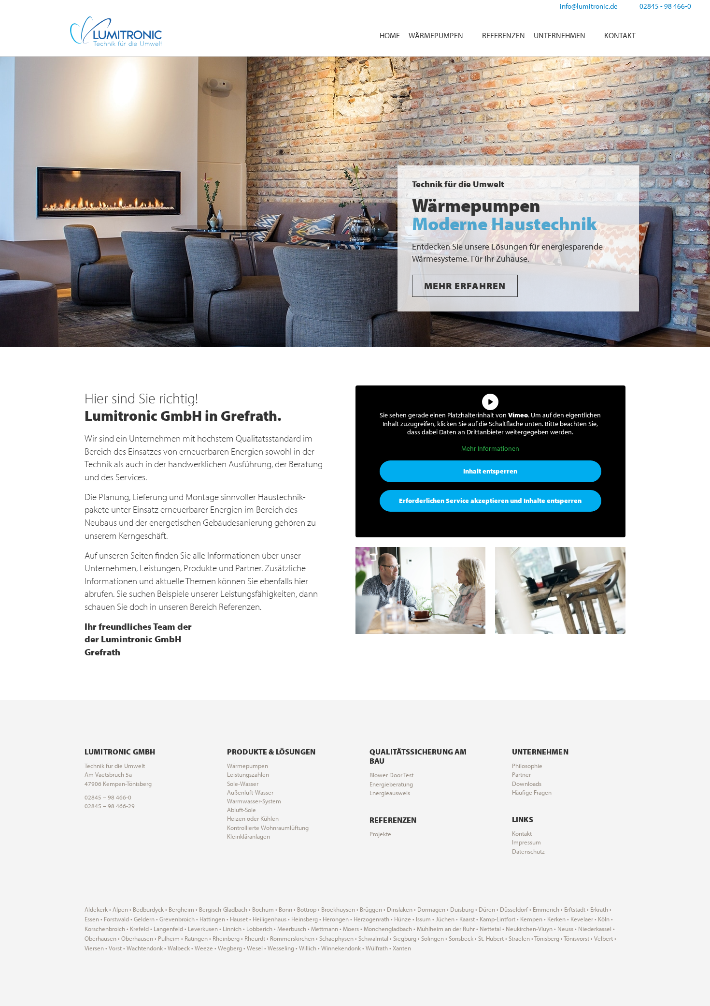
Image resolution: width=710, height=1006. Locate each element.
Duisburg (462, 909)
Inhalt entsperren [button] (490, 471)
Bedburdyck (148, 909)
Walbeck (179, 948)
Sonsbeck (461, 938)
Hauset (239, 919)
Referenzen (503, 35)
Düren (487, 909)
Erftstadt (574, 909)
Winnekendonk (341, 948)
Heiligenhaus (269, 919)
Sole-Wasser (242, 783)
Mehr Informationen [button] (490, 448)
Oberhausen (100, 938)
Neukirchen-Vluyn (529, 928)
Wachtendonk (145, 948)
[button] (9, 202)
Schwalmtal (373, 938)
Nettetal (490, 928)
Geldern (144, 919)
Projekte (380, 834)
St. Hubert (491, 938)
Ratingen (196, 938)
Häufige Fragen (532, 792)
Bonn (285, 909)
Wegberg (230, 948)
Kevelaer (581, 919)
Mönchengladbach (388, 928)
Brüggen (371, 909)
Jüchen (445, 919)
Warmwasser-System (254, 801)
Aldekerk (96, 909)
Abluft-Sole (241, 810)
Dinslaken (399, 909)
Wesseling (281, 948)
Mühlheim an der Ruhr (446, 928)
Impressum (526, 842)
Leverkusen (203, 928)
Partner (521, 774)
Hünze (402, 919)
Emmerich (546, 909)
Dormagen (431, 909)
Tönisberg (546, 938)
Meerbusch (291, 928)
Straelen (519, 938)
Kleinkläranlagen (248, 836)
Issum (423, 919)
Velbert (603, 938)
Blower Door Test (391, 775)
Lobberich (259, 928)
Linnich (232, 928)
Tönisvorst (576, 938)
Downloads (526, 783)
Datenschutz (528, 851)
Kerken (556, 919)
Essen (92, 919)
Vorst (115, 948)
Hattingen (212, 919)
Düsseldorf (514, 909)
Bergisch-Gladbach (223, 909)
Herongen (336, 919)
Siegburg (404, 938)
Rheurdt (254, 938)
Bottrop (306, 909)
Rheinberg (226, 938)
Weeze (204, 948)
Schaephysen (336, 938)
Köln (604, 919)
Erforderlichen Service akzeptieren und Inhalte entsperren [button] (490, 500)
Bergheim (181, 909)
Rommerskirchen (292, 938)
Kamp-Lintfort (497, 919)
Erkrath (599, 909)
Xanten (402, 948)
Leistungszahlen (248, 774)
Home (390, 35)
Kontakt (620, 35)
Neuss (565, 928)
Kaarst (467, 919)
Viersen (94, 948)
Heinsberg (304, 919)
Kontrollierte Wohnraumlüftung (268, 827)
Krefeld (139, 928)
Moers (351, 928)
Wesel (255, 948)
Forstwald (116, 919)
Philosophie (527, 765)
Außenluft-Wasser (250, 792)
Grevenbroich (177, 919)
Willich (307, 948)
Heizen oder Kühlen (253, 818)
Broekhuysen (338, 909)
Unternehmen (559, 35)
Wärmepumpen (436, 35)
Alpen (120, 909)
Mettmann (324, 928)
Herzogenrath (371, 919)
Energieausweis (389, 793)
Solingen (432, 938)
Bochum (263, 909)
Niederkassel (594, 928)
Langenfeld (168, 928)
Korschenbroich (105, 928)
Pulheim (169, 938)
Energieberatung (391, 784)
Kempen (531, 919)
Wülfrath (377, 948)
